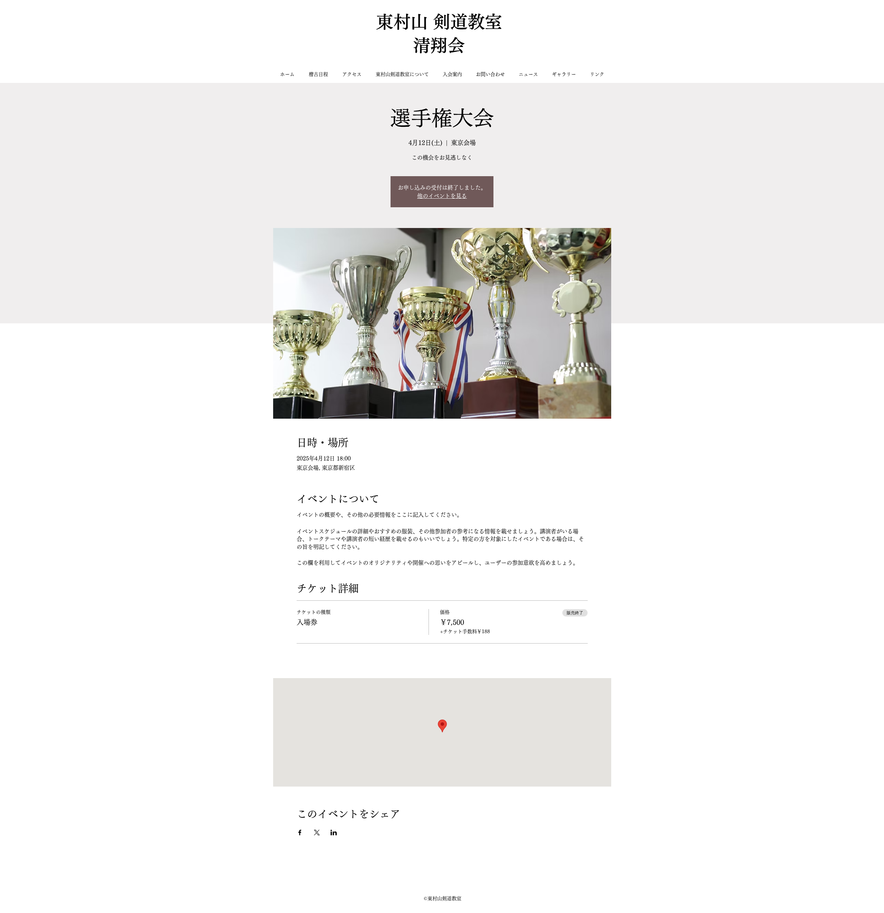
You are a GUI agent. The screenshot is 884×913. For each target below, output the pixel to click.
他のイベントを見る (442, 196)
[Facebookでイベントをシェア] (300, 832)
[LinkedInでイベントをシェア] (333, 832)
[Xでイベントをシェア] (317, 832)
